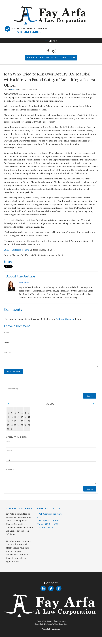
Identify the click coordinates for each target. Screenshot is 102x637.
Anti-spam (61, 621)
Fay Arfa (14, 89)
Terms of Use (41, 621)
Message (7, 352)
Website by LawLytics (51, 629)
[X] (50, 588)
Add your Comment (65, 319)
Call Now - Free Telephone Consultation (51, 58)
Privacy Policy (52, 621)
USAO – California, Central (16, 249)
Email (6, 342)
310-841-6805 (29, 31)
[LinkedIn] (43, 588)
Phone (9, 451)
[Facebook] (58, 588)
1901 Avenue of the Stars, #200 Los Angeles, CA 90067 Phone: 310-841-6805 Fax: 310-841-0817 (49, 520)
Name (6, 332)
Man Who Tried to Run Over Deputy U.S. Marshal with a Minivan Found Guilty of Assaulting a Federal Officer (50, 79)
